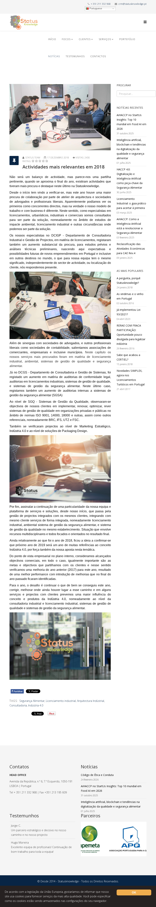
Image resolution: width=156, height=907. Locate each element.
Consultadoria (18, 705)
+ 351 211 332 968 (100, 4)
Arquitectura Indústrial (90, 701)
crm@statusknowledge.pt (132, 4)
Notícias (54, 56)
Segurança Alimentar (32, 701)
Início (52, 39)
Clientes (85, 39)
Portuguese (95, 8)
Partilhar (17, 691)
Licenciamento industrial (61, 701)
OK (134, 892)
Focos (66, 39)
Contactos (98, 56)
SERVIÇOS (105, 39)
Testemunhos (75, 56)
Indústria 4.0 (35, 705)
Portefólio (127, 39)
